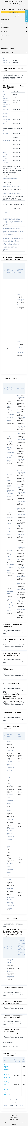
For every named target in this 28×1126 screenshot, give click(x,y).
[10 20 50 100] (13, 1099)
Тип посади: (4, 31)
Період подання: (5, 39)
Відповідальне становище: (7, 48)
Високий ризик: (5, 44)
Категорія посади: (5, 35)
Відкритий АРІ (12, 9)
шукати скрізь (23, 16)
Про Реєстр (3, 9)
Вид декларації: (5, 19)
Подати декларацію (14, 12)
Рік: (2, 23)
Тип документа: (5, 27)
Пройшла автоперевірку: (7, 52)
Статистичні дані (22, 9)
